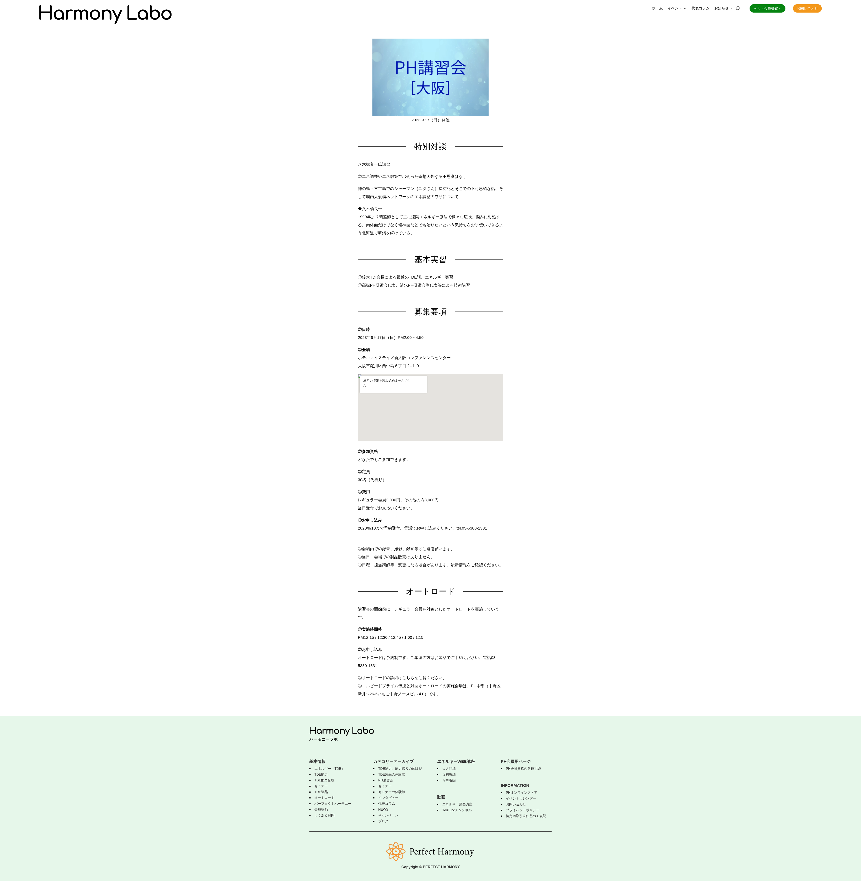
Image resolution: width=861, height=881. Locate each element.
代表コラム (700, 8)
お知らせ (721, 8)
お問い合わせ (807, 8)
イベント (675, 8)
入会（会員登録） (767, 8)
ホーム (657, 8)
